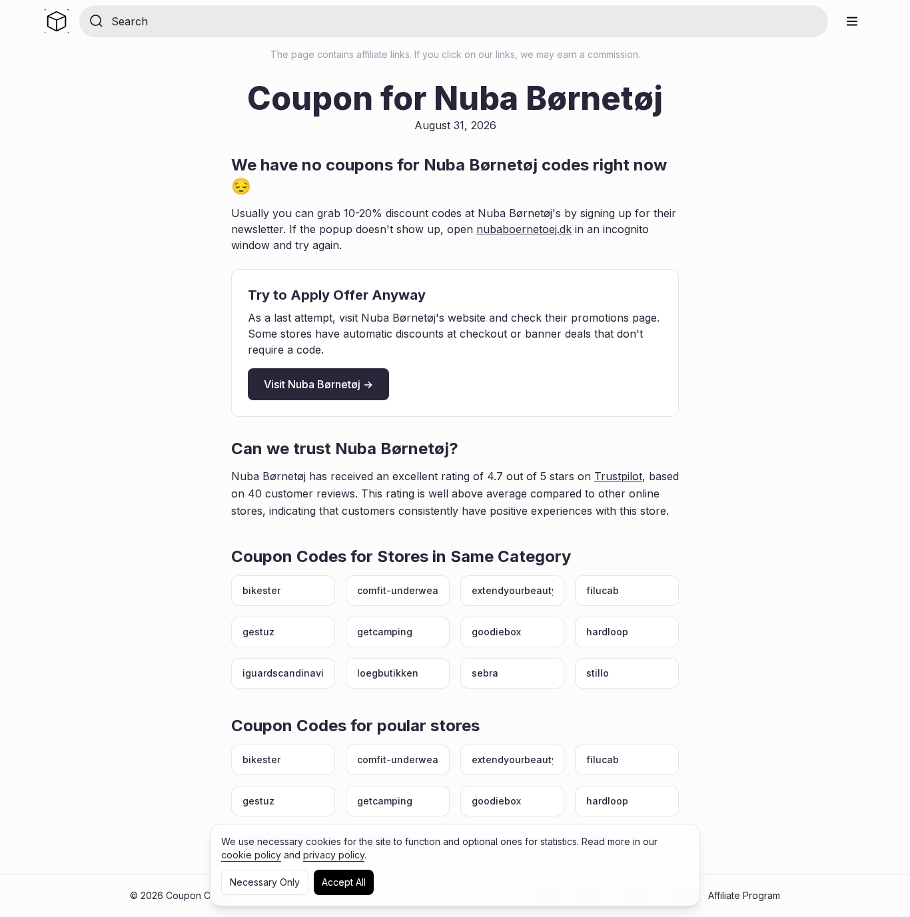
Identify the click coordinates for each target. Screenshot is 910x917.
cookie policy (251, 854)
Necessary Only (265, 882)
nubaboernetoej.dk (524, 229)
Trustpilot (618, 476)
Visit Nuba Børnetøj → (318, 384)
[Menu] (852, 21)
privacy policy (333, 854)
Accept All (344, 882)
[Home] (57, 21)
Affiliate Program (744, 895)
